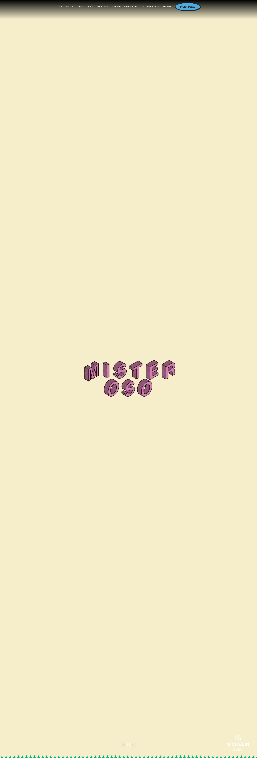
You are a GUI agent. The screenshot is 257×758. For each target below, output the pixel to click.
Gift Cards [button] (65, 6)
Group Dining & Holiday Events (135, 6)
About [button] (167, 6)
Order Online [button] (187, 7)
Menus (103, 6)
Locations (85, 6)
